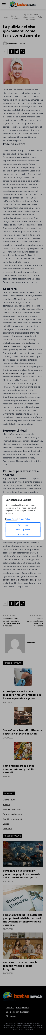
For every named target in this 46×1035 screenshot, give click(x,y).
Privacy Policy (24, 519)
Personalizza (23, 525)
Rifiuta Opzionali (23, 529)
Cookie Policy (11, 519)
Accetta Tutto (23, 534)
